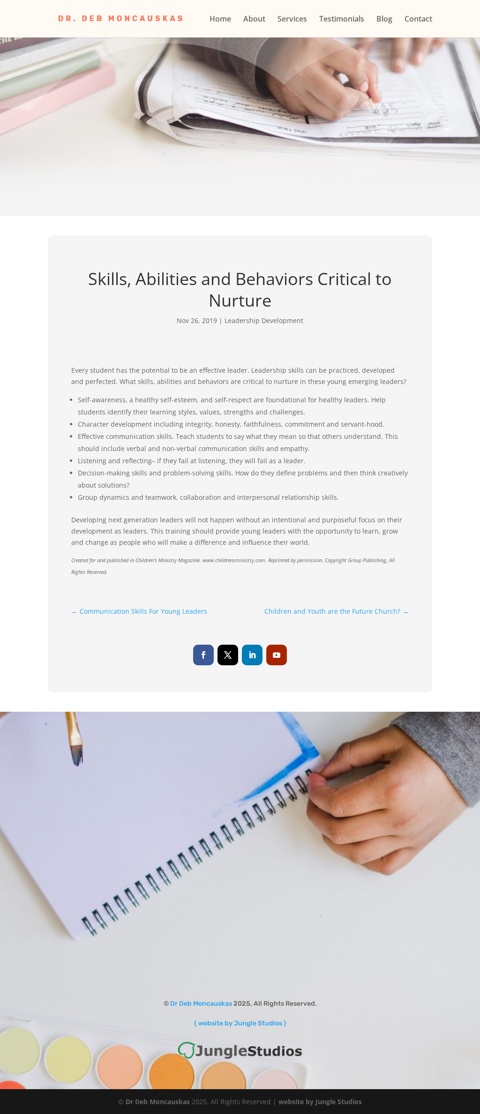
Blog (384, 19)
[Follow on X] (228, 655)
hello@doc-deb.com (327, 847)
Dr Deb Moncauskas (201, 1004)
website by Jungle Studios (320, 1101)
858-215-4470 (334, 828)
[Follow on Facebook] (203, 655)
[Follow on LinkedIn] (252, 655)
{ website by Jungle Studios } (240, 1023)
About (254, 19)
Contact (418, 19)
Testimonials (341, 19)
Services (292, 19)
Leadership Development (264, 320)
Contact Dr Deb (313, 877)
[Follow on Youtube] (276, 655)
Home (220, 19)
